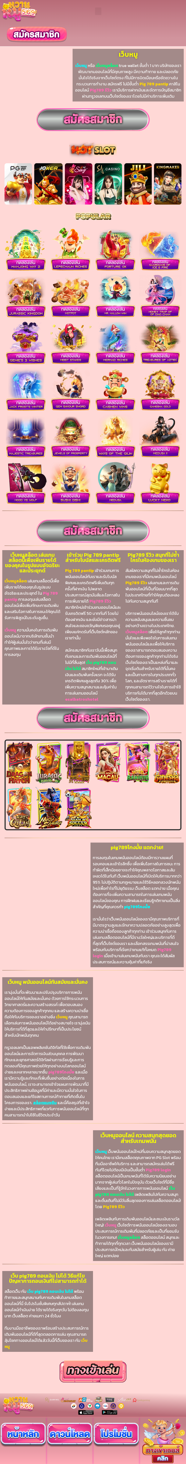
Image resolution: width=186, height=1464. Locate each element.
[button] (98, 11)
